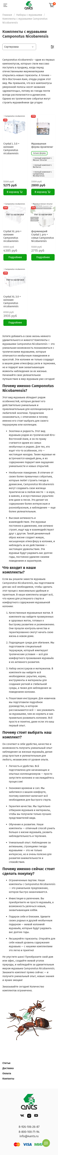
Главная (7, 14)
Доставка (8, 1068)
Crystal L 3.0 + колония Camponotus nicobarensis (11, 148)
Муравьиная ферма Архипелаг (42, 145)
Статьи (6, 1063)
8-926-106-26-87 (29, 1127)
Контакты (8, 1078)
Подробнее (15, 257)
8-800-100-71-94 (29, 1132)
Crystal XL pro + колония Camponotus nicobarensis (12, 236)
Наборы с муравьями (29, 14)
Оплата (6, 1073)
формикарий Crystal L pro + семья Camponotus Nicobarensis (42, 236)
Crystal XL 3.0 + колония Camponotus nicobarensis (12, 301)
